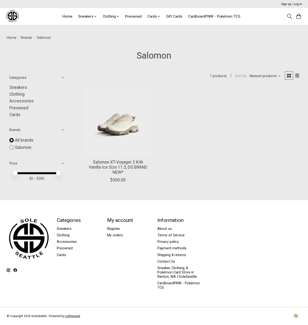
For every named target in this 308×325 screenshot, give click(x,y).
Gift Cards (174, 16)
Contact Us (166, 261)
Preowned (133, 16)
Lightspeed (72, 316)
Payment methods (171, 248)
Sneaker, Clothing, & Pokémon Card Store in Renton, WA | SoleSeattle (177, 272)
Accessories (21, 101)
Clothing (17, 94)
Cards (14, 114)
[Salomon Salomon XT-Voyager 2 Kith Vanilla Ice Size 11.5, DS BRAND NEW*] (118, 122)
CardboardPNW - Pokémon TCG (214, 16)
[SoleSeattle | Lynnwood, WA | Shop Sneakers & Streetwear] (12, 16)
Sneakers (18, 87)
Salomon (23, 147)
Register (113, 228)
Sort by (240, 76)
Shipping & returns (171, 255)
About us (164, 228)
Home (67, 16)
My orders (115, 235)
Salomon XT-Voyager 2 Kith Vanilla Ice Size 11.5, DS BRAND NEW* (118, 167)
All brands (24, 140)
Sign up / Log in (291, 4)
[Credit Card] (296, 316)
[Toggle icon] (289, 16)
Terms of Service (171, 235)
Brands (26, 37)
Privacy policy (168, 241)
